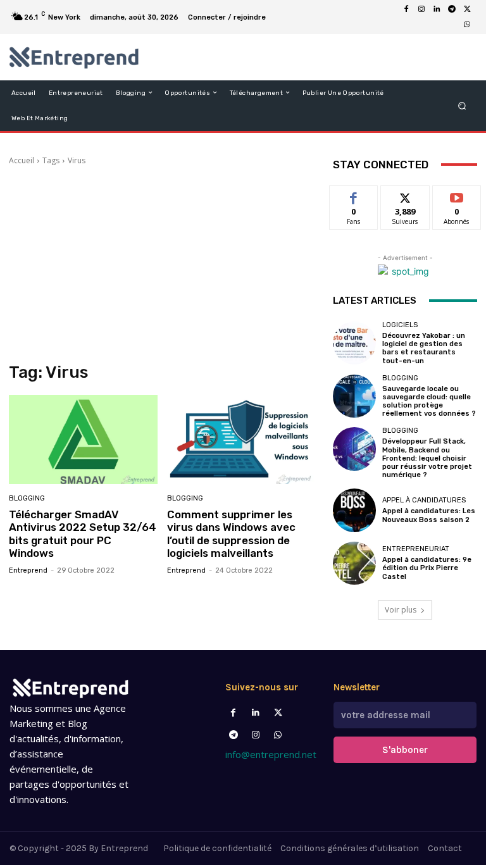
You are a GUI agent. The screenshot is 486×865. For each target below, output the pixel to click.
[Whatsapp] (278, 735)
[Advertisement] (162, 264)
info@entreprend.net (270, 754)
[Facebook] (406, 9)
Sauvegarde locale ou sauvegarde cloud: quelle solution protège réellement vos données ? (429, 401)
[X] (467, 9)
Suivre (405, 195)
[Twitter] (278, 713)
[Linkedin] (436, 9)
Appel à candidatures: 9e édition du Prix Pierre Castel (426, 568)
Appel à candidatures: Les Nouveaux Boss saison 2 (428, 515)
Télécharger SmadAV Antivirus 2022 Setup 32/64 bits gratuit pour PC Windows (82, 533)
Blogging (27, 498)
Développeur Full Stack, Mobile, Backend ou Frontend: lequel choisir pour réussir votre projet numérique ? (427, 458)
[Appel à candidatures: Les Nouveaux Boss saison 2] (354, 510)
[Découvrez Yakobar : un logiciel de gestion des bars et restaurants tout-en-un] (354, 342)
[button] (462, 105)
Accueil (21, 160)
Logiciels (400, 324)
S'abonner (457, 195)
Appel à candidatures (424, 500)
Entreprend (28, 570)
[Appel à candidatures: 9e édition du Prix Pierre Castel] (354, 563)
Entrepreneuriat (415, 548)
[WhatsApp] (467, 24)
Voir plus (400, 609)
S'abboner (405, 750)
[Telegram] (451, 9)
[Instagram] (421, 9)
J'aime (353, 195)
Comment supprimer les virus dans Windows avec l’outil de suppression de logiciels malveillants (231, 533)
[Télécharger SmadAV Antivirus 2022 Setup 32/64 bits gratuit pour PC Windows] (83, 439)
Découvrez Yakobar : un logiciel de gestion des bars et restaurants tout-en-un (423, 348)
